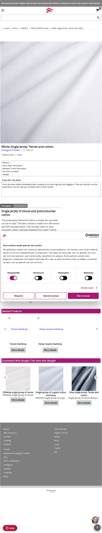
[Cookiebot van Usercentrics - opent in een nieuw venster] (87, 236)
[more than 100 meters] (51, 165)
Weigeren (18, 296)
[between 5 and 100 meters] (51, 168)
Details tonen (87, 288)
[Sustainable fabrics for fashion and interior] (50, 10)
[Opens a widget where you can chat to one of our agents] (10, 528)
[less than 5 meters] (51, 171)
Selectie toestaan (51, 296)
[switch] (38, 278)
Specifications (20, 206)
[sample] (51, 174)
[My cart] (97, 10)
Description (6, 206)
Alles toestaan (83, 296)
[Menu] (2, 10)
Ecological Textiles (10, 150)
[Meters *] (51, 162)
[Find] (98, 17)
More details (51, 350)
